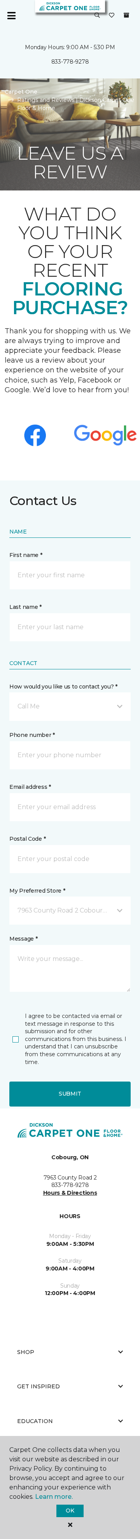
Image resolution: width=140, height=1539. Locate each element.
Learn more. (54, 1496)
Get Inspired (38, 1386)
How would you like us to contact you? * (63, 686)
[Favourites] (111, 15)
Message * (23, 938)
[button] (97, 15)
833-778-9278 (70, 61)
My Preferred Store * (37, 890)
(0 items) (126, 15)
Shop (25, 1352)
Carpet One (21, 91)
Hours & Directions (70, 1192)
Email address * (30, 787)
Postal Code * (27, 839)
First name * (25, 555)
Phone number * (32, 735)
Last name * (25, 607)
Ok (70, 1510)
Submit (70, 1093)
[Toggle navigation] (11, 16)
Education (35, 1421)
